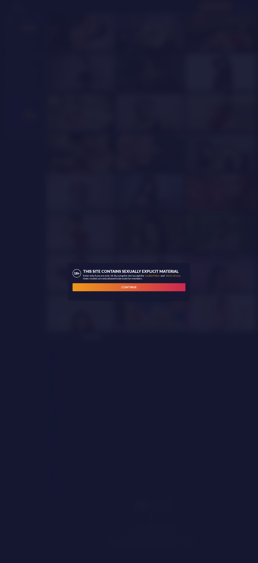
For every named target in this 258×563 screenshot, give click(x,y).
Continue (129, 287)
